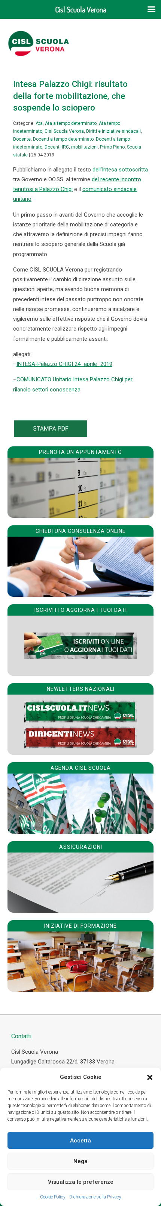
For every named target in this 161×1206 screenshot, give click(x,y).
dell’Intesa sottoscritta (120, 169)
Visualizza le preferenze (80, 1182)
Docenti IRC (57, 147)
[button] (150, 1077)
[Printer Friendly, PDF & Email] (50, 435)
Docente (22, 139)
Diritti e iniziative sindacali (113, 131)
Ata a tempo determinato (71, 123)
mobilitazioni (84, 147)
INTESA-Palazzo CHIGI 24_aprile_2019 (64, 364)
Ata (39, 123)
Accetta (80, 1140)
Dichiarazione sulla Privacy (95, 1197)
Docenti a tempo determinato (63, 139)
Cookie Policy (53, 1197)
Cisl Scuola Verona (64, 131)
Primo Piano (112, 147)
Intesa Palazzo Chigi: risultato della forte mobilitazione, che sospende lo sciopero (70, 95)
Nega (80, 1161)
